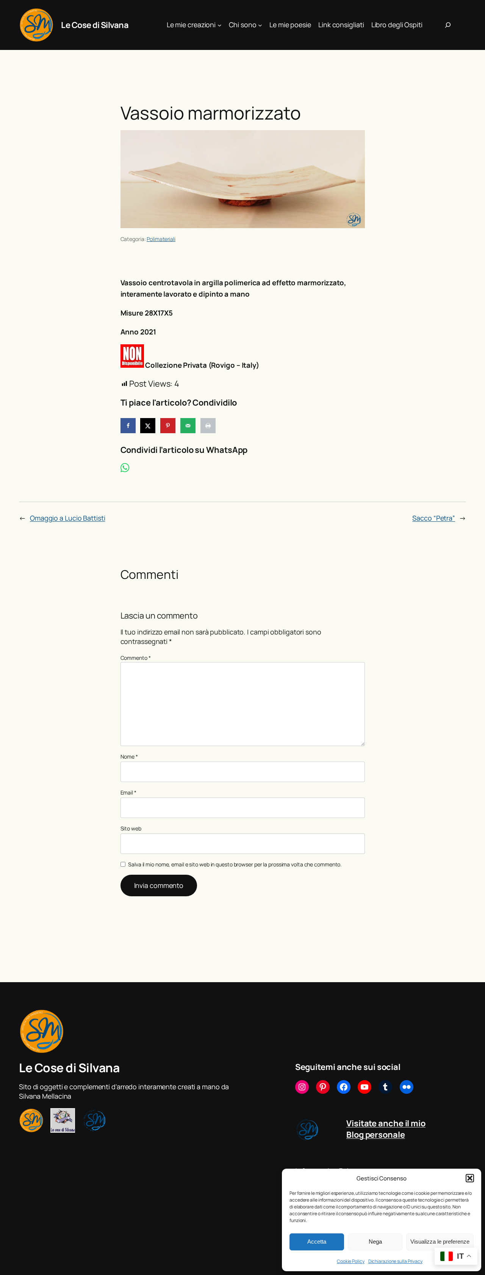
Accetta (316, 1241)
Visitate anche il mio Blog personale (386, 1129)
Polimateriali (161, 239)
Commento (135, 657)
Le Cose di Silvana (94, 25)
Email (128, 792)
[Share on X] (147, 425)
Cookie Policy (351, 1261)
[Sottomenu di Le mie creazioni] (219, 25)
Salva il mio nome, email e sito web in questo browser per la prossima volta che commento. (235, 864)
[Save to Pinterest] (167, 425)
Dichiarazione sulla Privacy (395, 1261)
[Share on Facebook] (128, 425)
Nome (129, 756)
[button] (470, 1178)
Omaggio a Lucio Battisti (67, 517)
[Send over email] (188, 425)
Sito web (130, 828)
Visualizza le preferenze (439, 1241)
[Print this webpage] (208, 425)
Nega (375, 1241)
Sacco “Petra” (433, 517)
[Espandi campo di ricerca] (448, 25)
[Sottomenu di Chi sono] (260, 25)
